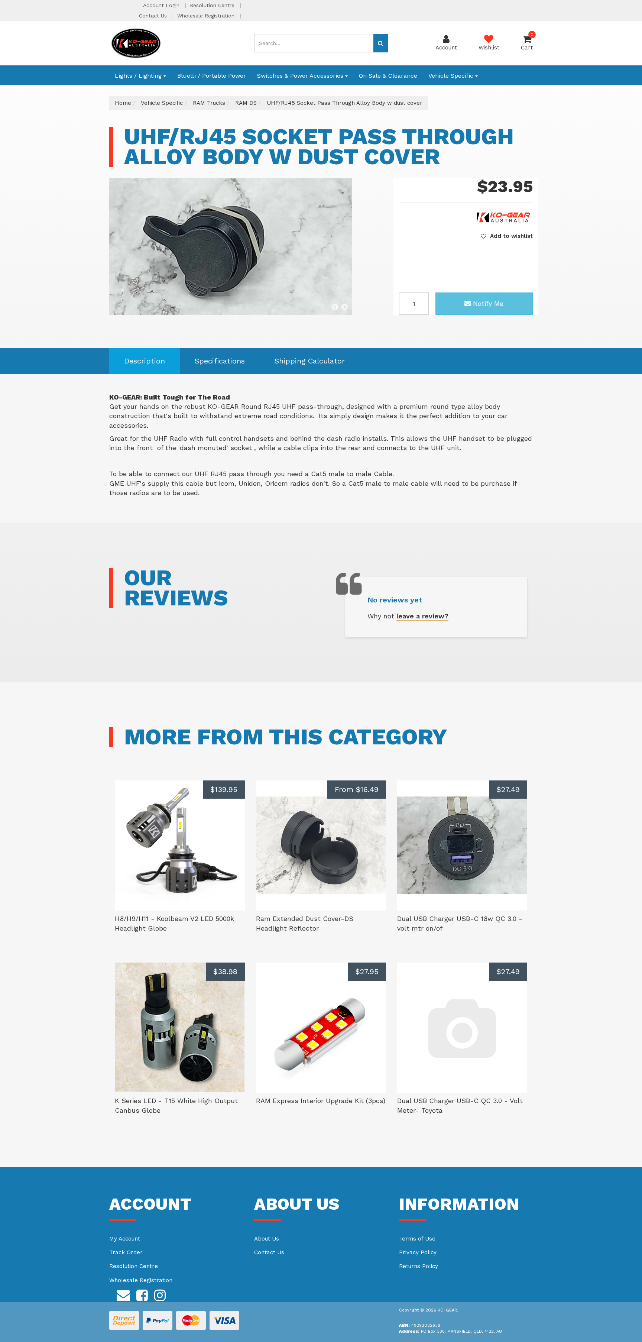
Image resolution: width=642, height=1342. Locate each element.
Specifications (220, 360)
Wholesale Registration (206, 16)
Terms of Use (417, 1238)
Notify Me (488, 303)
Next (344, 307)
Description (144, 360)
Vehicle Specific (451, 75)
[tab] (144, 361)
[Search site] (380, 43)
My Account (124, 1238)
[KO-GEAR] (136, 42)
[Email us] (123, 1294)
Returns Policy (418, 1266)
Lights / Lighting (139, 75)
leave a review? (422, 616)
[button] (507, 236)
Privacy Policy (418, 1252)
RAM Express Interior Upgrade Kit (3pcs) (320, 1101)
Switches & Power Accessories (301, 75)
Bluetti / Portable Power (211, 75)
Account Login (162, 5)
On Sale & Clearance (388, 75)
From (357, 789)
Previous (335, 307)
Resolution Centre (213, 5)
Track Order (126, 1252)
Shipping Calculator (310, 360)
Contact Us (154, 16)
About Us (266, 1238)
